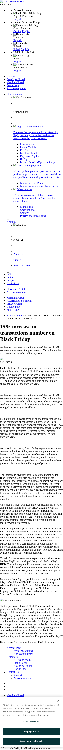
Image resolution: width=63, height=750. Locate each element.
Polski (16, 49)
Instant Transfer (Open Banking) (37, 162)
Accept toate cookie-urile (31, 741)
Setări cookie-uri (31, 721)
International (6, 4)
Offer (9, 274)
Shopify (24, 212)
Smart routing (27, 209)
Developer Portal (16, 79)
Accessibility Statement (19, 300)
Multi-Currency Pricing (32, 183)
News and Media (22, 659)
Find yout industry (23, 653)
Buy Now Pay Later (31, 156)
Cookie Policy (14, 306)
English (17, 19)
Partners (11, 277)
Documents (19, 668)
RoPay (23, 159)
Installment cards (29, 153)
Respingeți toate (31, 731)
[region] (31, 722)
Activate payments (16, 88)
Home (10, 315)
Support (11, 280)
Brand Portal (20, 662)
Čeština (17, 31)
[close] (8, 219)
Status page (13, 85)
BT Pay (24, 150)
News (19, 315)
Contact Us (13, 283)
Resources (12, 656)
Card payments (28, 144)
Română (11, 76)
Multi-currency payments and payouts (40, 186)
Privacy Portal (14, 303)
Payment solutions (23, 650)
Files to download (22, 665)
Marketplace (26, 206)
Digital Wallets (28, 147)
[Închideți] (58, 700)
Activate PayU (14, 647)
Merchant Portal (15, 82)
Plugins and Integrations (33, 215)
